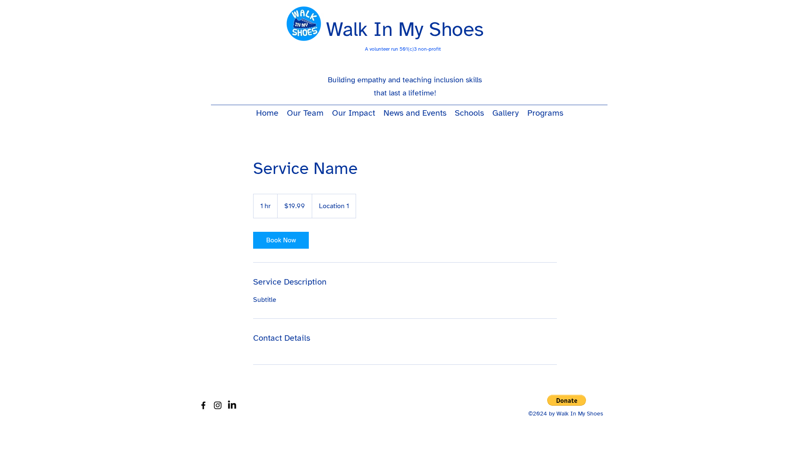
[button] (566, 400)
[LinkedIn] (232, 405)
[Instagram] (218, 405)
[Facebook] (203, 405)
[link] (281, 240)
